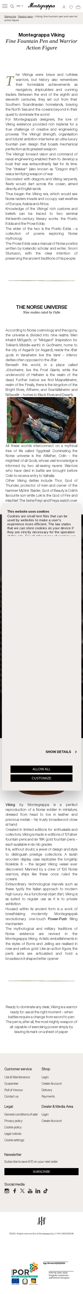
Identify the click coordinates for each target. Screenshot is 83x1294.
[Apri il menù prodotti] (5, 6)
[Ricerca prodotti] (12, 5)
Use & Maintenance (17, 1077)
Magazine (10, 16)
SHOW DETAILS (58, 752)
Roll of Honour (13, 1090)
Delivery (47, 1090)
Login (45, 1077)
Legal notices (12, 1133)
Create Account (52, 1083)
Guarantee (11, 1083)
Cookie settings (14, 1140)
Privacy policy (13, 1120)
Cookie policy (13, 1127)
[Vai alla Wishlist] (71, 5)
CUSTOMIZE (41, 778)
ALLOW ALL (41, 769)
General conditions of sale (21, 1114)
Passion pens (25, 16)
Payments (48, 1096)
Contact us (11, 1096)
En (20, 6)
